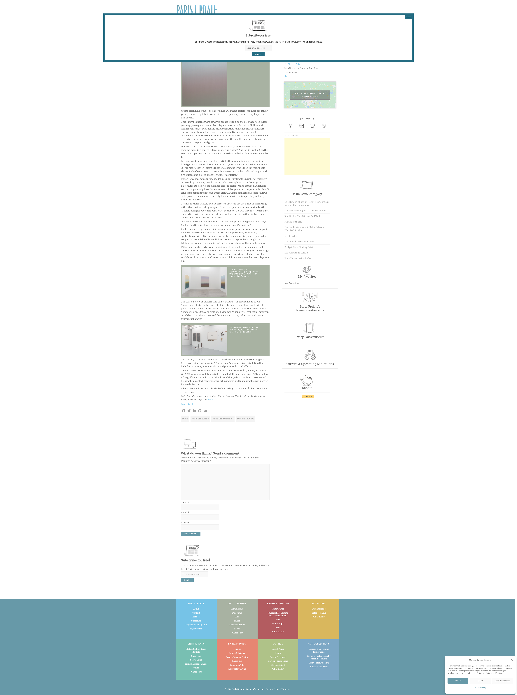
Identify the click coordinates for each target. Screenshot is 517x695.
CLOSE (408, 17)
